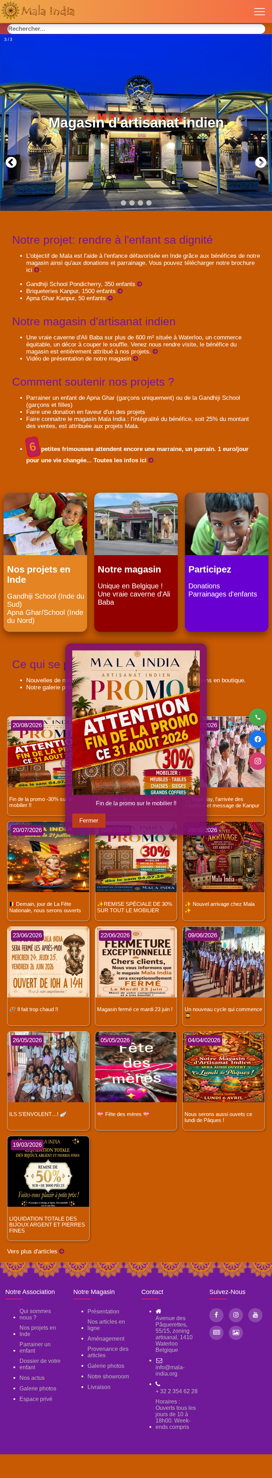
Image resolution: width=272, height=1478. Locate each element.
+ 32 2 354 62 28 (176, 1391)
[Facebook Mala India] (216, 1315)
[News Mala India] (216, 1333)
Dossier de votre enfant (40, 1364)
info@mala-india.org (170, 1370)
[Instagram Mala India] (236, 1315)
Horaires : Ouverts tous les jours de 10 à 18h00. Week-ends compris (175, 1414)
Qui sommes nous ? (35, 1314)
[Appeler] (258, 717)
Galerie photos (37, 1388)
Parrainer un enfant (35, 1347)
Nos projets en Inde (37, 1331)
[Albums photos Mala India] (236, 1333)
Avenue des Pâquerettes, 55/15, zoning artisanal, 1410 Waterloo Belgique (174, 1334)
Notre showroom (108, 1376)
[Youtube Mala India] (255, 1315)
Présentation (103, 1311)
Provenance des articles (108, 1352)
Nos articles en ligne (106, 1325)
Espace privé (35, 1399)
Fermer (88, 820)
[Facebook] (258, 739)
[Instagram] (258, 761)
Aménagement (105, 1339)
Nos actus (32, 1378)
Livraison (98, 1387)
